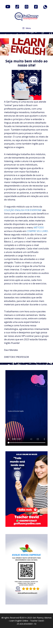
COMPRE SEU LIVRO (37, 231)
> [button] (50, 46)
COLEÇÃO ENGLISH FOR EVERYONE (23, 210)
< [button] (3, 46)
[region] (26, 47)
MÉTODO (39, 227)
